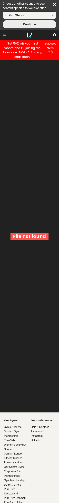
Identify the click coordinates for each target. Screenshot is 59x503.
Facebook (37, 431)
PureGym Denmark (15, 498)
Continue (29, 24)
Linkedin (35, 440)
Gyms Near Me (13, 427)
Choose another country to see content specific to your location (24, 6)
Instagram (37, 435)
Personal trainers (14, 462)
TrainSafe (10, 440)
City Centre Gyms (14, 466)
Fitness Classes (13, 458)
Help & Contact (40, 427)
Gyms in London (13, 453)
